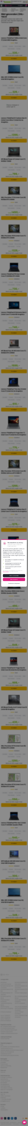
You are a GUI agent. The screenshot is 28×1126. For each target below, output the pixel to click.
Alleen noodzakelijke (14, 575)
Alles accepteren (14, 579)
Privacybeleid (6, 571)
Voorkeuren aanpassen (14, 583)
